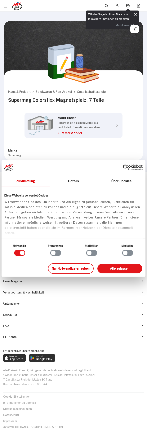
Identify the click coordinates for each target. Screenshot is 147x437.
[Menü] (5, 6)
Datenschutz (11, 414)
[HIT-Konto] (117, 6)
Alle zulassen (119, 268)
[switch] (55, 253)
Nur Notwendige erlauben (71, 268)
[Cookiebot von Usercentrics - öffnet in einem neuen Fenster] (126, 167)
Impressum (10, 420)
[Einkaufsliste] (138, 6)
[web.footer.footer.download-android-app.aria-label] (42, 358)
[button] (19, 91)
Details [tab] (73, 181)
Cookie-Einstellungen (16, 396)
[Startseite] (17, 6)
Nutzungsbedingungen (17, 408)
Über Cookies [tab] (121, 181)
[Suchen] (106, 6)
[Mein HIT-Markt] (128, 6)
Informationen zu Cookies (19, 402)
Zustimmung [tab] (25, 181)
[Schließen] (135, 14)
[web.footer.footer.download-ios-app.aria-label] (14, 358)
